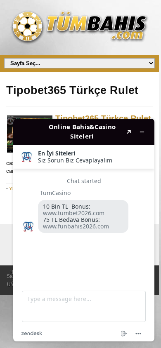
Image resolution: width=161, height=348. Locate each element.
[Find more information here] (84, 230)
